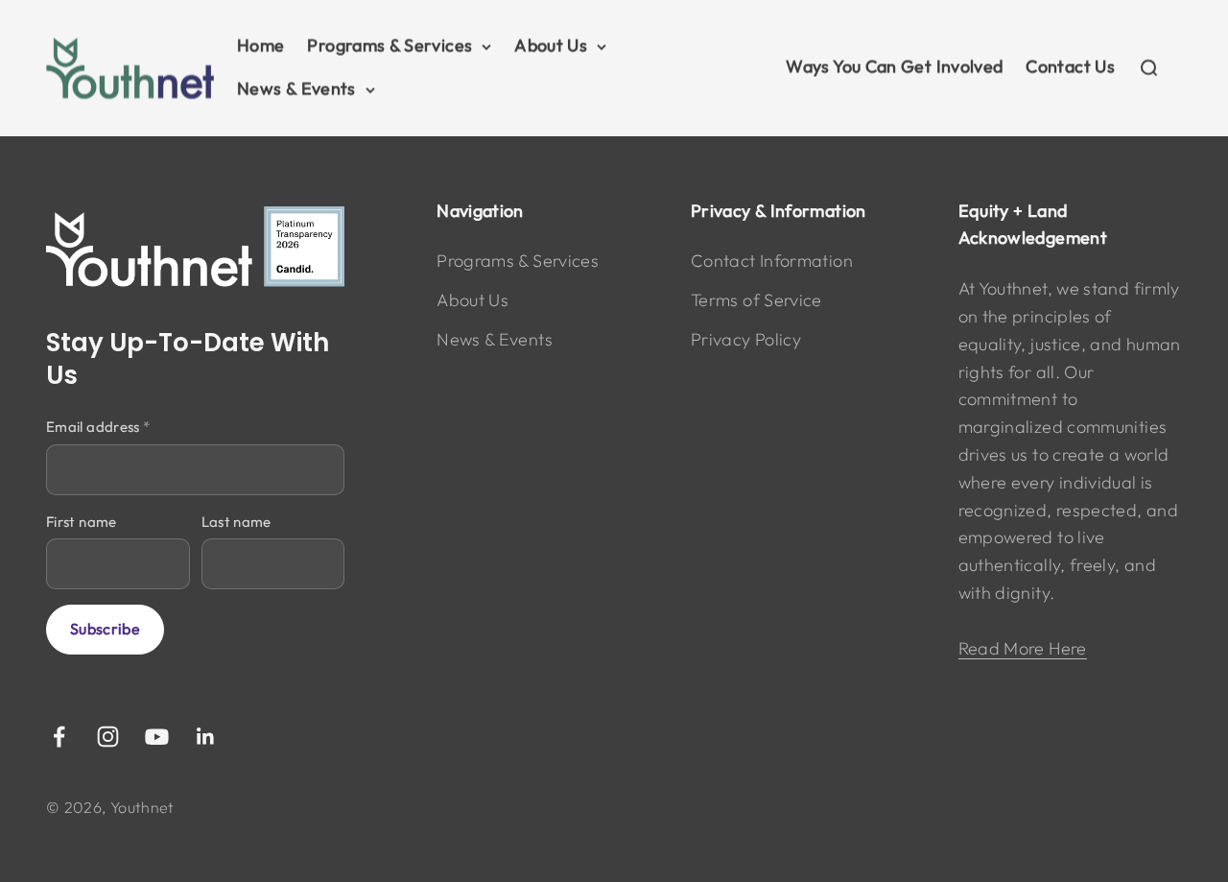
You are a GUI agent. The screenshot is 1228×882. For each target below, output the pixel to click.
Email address (98, 426)
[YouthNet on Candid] (195, 248)
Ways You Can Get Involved (894, 67)
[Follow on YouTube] (157, 737)
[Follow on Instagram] (108, 737)
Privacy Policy (746, 339)
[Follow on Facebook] (59, 737)
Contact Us (1070, 67)
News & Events (296, 89)
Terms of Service (756, 300)
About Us (550, 46)
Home (260, 46)
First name (81, 522)
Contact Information (772, 261)
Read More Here (1022, 648)
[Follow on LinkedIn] (206, 737)
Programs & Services (389, 46)
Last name (236, 522)
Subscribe (105, 628)
